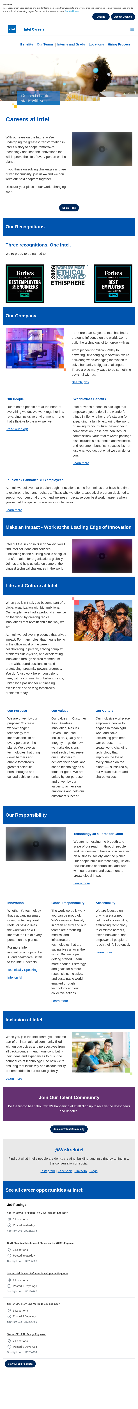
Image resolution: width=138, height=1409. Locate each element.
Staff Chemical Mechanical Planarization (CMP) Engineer (41, 1243)
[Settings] (122, 164)
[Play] (102, 149)
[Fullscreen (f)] (128, 164)
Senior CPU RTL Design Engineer (26, 1334)
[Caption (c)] (116, 164)
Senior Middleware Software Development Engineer (37, 1273)
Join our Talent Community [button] (69, 1129)
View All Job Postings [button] (20, 1363)
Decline (101, 16)
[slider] (105, 164)
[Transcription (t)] (111, 164)
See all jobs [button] (69, 207)
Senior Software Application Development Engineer (37, 1212)
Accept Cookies (123, 16)
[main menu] (132, 29)
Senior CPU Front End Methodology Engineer (33, 1303)
